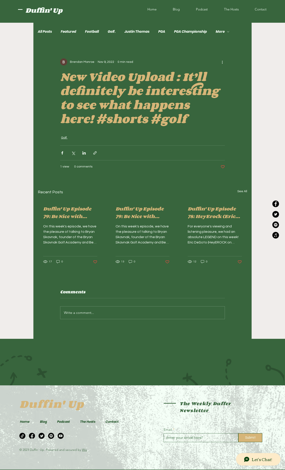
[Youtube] (61, 436)
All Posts (45, 32)
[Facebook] (275, 203)
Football (92, 32)
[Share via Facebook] (62, 153)
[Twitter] (275, 214)
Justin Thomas (136, 32)
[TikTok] (22, 436)
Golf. (112, 32)
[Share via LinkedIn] (84, 153)
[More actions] (222, 62)
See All (242, 191)
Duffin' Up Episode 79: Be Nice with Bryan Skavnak (67, 212)
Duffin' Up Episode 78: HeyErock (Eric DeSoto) (212, 212)
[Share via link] (95, 153)
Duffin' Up (43, 10)
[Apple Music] (275, 235)
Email (168, 429)
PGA (161, 32)
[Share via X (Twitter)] (73, 153)
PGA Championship (190, 32)
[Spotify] (275, 224)
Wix (84, 450)
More (220, 32)
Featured (68, 32)
